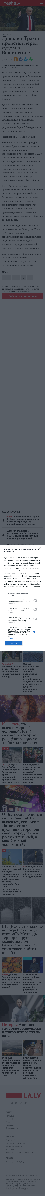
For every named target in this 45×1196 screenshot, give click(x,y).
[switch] (35, 600)
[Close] (40, 549)
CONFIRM (14, 643)
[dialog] (22, 598)
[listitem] (22, 594)
